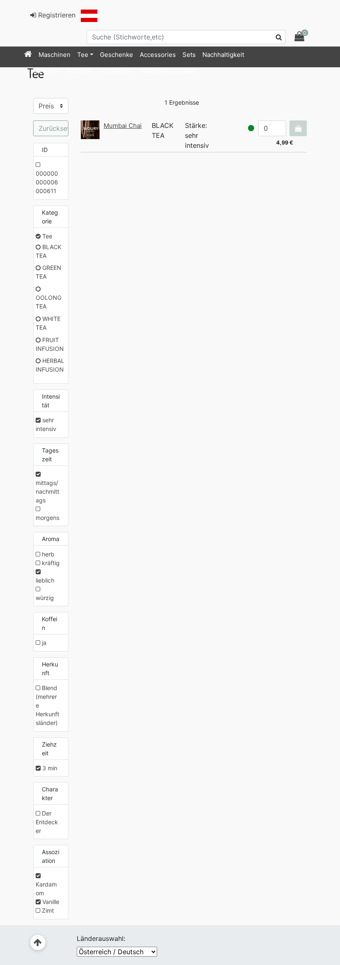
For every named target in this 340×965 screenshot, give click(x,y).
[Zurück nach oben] (38, 943)
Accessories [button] (158, 55)
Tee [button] (82, 55)
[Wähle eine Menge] (298, 128)
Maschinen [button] (54, 55)
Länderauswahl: (101, 938)
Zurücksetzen (53, 128)
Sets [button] (189, 55)
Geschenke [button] (116, 55)
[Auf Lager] (251, 128)
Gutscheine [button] (117, 71)
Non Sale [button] (80, 71)
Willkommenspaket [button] (168, 71)
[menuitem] (28, 55)
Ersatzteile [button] (39, 71)
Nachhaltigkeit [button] (223, 55)
